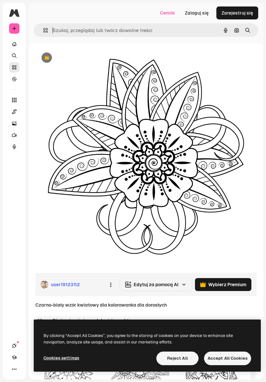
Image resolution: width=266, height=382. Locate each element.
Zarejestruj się (237, 13)
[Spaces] (14, 112)
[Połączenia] (14, 346)
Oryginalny (79, 58)
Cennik (167, 13)
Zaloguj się (197, 13)
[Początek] (14, 44)
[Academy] (14, 357)
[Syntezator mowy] (14, 146)
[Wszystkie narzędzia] (14, 100)
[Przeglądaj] (14, 79)
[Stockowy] (14, 67)
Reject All (177, 358)
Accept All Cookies (228, 358)
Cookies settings (61, 358)
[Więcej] (14, 369)
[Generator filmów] (14, 135)
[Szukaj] (14, 56)
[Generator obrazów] (14, 123)
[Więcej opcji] (110, 284)
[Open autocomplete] (43, 30)
